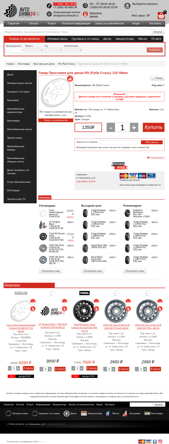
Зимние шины (14, 137)
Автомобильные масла (19, 129)
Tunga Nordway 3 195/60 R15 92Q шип (98, 235)
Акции (136, 23)
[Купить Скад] (21, 294)
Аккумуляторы (125, 38)
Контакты (155, 23)
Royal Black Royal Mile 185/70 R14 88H (98, 259)
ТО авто (156, 38)
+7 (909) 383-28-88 (65, 4)
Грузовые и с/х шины (85, 38)
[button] (102, 14)
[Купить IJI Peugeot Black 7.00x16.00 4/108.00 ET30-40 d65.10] (52, 311)
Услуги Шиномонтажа (18, 182)
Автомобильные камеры (15, 148)
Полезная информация (76, 23)
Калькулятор (59, 404)
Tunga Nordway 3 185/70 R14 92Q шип (140, 259)
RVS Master (13, 190)
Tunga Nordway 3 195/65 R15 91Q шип (98, 224)
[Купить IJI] (52, 294)
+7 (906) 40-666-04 (65, 7)
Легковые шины (57, 38)
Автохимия (13, 100)
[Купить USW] (116, 294)
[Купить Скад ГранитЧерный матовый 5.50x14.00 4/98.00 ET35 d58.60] (20, 311)
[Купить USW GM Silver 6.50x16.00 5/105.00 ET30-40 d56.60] (116, 311)
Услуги (52, 23)
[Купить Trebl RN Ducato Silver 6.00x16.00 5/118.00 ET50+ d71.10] (84, 311)
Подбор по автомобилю (24, 38)
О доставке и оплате (86, 181)
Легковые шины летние (19, 83)
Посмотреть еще (51, 271)
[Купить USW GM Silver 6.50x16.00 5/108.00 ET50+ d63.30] (148, 311)
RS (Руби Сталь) (100, 85)
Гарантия (13, 23)
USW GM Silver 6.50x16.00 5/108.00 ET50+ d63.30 (56, 260)
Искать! (158, 31)
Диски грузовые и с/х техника (18, 172)
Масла (142, 38)
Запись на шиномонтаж (109, 23)
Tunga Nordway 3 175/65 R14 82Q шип (98, 212)
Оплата (33, 23)
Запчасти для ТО (16, 199)
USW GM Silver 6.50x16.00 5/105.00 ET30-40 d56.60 (56, 248)
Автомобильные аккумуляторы (15, 110)
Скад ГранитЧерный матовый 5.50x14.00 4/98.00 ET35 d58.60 (56, 215)
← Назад (157, 78)
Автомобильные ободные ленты (15, 160)
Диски (107, 38)
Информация (43, 404)
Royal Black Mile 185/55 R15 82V (99, 246)
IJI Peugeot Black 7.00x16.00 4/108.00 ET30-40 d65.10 (56, 226)
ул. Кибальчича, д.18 (35, 424)
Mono (44, 442)
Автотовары (13, 120)
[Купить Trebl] (84, 294)
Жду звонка (152, 142)
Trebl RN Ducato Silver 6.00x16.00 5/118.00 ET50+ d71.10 (57, 237)
